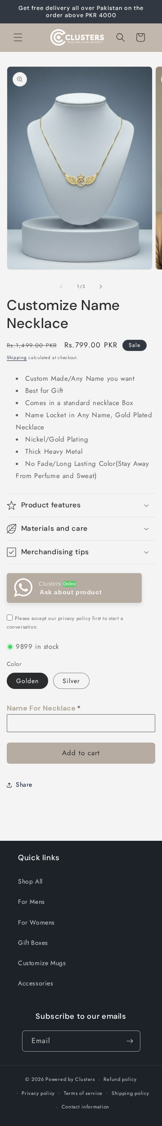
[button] (18, 37)
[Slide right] (101, 286)
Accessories (36, 983)
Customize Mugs (42, 962)
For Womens (36, 922)
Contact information (85, 1106)
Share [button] (24, 784)
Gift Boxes (33, 942)
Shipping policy (130, 1093)
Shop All (30, 881)
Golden (27, 680)
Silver (71, 680)
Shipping (17, 357)
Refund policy (120, 1079)
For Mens (31, 901)
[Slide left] (61, 286)
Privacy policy (38, 1093)
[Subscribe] (130, 1041)
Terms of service (83, 1093)
